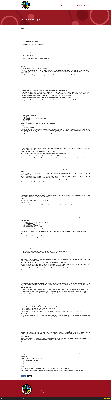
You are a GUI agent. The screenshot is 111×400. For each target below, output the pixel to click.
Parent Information (71, 5)
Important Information (79, 5)
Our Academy (61, 5)
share (24, 376)
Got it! (107, 398)
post (30, 376)
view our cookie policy (26, 398)
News (65, 5)
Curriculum (86, 5)
